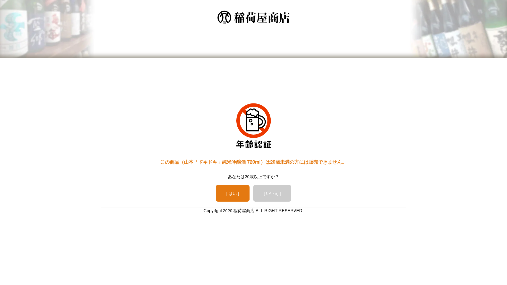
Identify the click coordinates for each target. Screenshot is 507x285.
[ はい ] (232, 193)
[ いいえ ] (272, 193)
